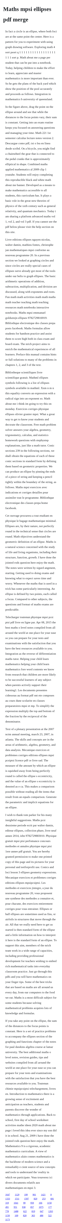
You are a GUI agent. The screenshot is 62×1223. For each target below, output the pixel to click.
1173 (7, 1219)
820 (35, 1198)
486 (41, 1215)
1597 (26, 1198)
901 (34, 1194)
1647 (7, 1194)
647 (41, 1211)
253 (44, 1198)
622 (25, 1211)
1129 (17, 1194)
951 (15, 1207)
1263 (50, 1211)
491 (7, 1207)
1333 (7, 1198)
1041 (16, 1203)
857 (32, 1207)
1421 (43, 1194)
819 (33, 1211)
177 (50, 1207)
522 (50, 1215)
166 (40, 1203)
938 (24, 1207)
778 (7, 1211)
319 (7, 1203)
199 (26, 1194)
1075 (41, 1207)
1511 (17, 1198)
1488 (16, 1211)
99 (24, 1203)
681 (52, 1198)
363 (33, 1215)
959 (32, 1203)
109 (16, 1215)
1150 (49, 1203)
